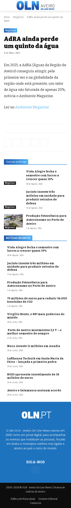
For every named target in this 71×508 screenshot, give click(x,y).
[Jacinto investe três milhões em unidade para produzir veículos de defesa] (13, 196)
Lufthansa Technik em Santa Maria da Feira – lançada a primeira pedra (35, 360)
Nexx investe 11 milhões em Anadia (33, 346)
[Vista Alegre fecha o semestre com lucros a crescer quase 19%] (13, 176)
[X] (26, 143)
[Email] (44, 143)
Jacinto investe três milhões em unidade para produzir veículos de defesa (33, 267)
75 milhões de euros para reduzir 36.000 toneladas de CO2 (37, 300)
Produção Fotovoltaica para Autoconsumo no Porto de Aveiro (46, 219)
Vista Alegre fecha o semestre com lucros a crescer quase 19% (42, 175)
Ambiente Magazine (32, 107)
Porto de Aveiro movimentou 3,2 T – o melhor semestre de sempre (34, 331)
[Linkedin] (35, 143)
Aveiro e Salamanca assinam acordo (34, 390)
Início (7, 17)
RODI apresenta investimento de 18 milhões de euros (33, 376)
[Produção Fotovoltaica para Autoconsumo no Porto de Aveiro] (13, 220)
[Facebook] (8, 143)
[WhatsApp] (17, 143)
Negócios (18, 17)
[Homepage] (35, 5)
